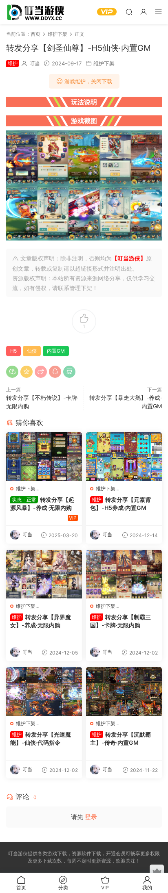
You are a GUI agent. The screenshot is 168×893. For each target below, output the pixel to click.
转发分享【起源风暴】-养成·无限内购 (42, 503)
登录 (91, 817)
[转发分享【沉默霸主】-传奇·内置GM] (124, 691)
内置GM (56, 351)
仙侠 (32, 351)
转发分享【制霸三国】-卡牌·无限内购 (120, 621)
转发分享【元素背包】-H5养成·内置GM (120, 503)
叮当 (34, 63)
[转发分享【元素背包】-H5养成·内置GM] (124, 456)
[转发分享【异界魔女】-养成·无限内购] (44, 574)
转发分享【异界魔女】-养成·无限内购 (40, 621)
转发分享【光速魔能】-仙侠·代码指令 (40, 738)
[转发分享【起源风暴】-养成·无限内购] (44, 456)
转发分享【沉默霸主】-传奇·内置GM (120, 738)
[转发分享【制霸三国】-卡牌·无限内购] (124, 574)
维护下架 (104, 63)
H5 (13, 351)
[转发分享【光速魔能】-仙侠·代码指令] (44, 691)
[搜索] (129, 12)
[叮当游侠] (36, 12)
